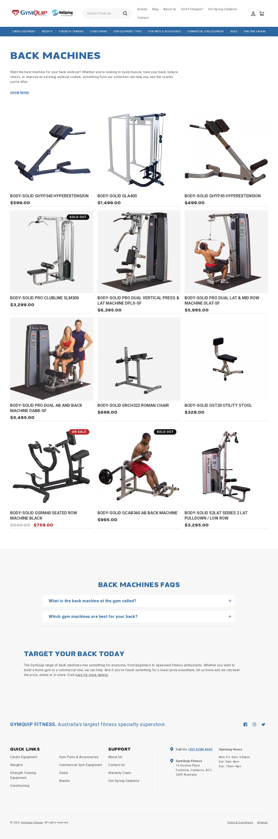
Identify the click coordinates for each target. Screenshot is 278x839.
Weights (47, 31)
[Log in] (253, 13)
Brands (64, 781)
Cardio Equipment (24, 31)
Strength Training (71, 31)
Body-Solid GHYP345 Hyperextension (49, 195)
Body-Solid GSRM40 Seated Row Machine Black (43, 515)
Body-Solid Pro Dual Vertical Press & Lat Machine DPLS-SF (138, 300)
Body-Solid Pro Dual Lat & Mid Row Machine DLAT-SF (222, 300)
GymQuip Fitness (32, 822)
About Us (115, 757)
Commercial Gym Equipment (205, 31)
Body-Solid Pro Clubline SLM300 (44, 297)
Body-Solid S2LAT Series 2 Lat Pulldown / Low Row (216, 515)
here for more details (92, 675)
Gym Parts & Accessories (164, 31)
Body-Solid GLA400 (117, 195)
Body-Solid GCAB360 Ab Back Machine (137, 512)
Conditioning (98, 31)
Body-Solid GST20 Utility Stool (218, 405)
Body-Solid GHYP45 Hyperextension (223, 195)
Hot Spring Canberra (123, 781)
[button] (261, 13)
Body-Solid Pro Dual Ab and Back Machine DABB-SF (46, 408)
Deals (234, 31)
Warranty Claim (119, 773)
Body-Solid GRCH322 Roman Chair (133, 405)
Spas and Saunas (255, 31)
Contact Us (116, 765)
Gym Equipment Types (128, 31)
